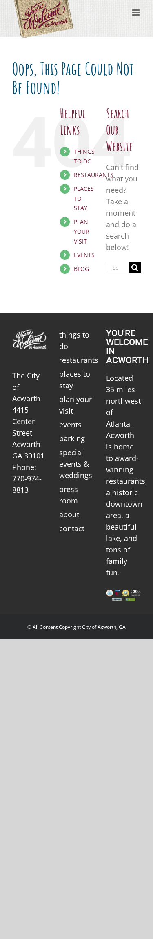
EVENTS (84, 255)
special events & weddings (75, 463)
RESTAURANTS (93, 175)
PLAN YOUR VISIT (81, 231)
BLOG (81, 269)
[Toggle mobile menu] (136, 12)
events (70, 424)
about (69, 514)
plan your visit (75, 405)
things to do (74, 340)
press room (68, 494)
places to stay (74, 379)
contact (71, 528)
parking (72, 438)
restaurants (76, 360)
